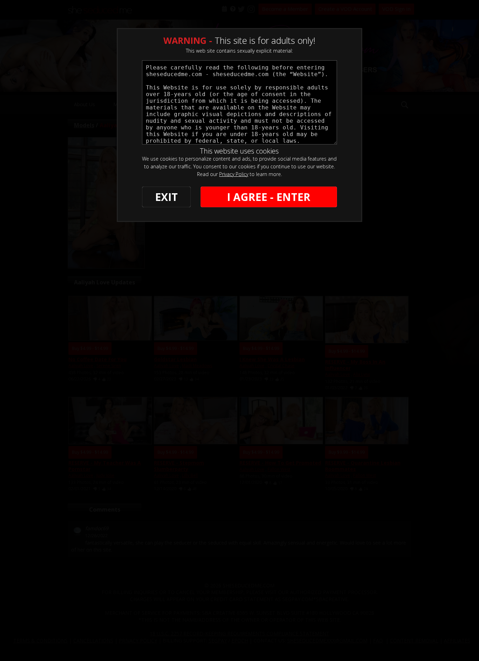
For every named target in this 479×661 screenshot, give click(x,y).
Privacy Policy (233, 174)
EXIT (166, 197)
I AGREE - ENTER (268, 197)
